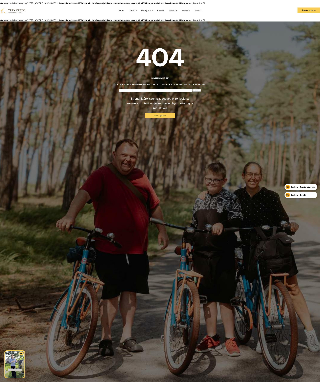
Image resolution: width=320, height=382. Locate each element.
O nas (121, 10)
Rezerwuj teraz (309, 10)
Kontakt (198, 10)
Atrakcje (173, 10)
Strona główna (160, 116)
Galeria (186, 10)
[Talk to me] (14, 364)
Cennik (160, 10)
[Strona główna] (12, 10)
